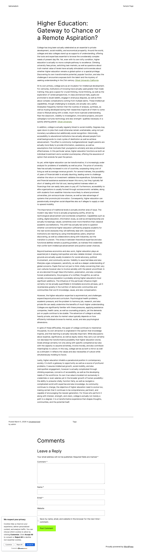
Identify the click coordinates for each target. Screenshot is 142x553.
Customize (9, 544)
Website (40, 508)
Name (40, 487)
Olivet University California (87, 80)
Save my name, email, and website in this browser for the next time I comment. (70, 520)
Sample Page (128, 6)
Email (40, 498)
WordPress (128, 547)
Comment (42, 462)
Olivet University (65, 122)
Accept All (30, 544)
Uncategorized (34, 422)
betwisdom (13, 6)
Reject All (19, 544)
